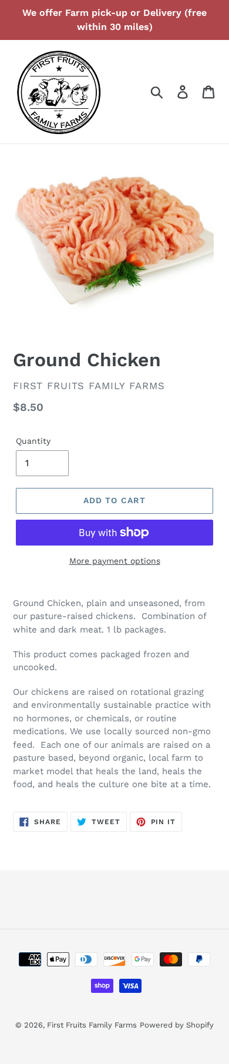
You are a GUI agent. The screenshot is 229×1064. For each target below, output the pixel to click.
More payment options (114, 561)
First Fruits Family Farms (92, 1024)
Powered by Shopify (177, 1024)
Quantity (33, 441)
